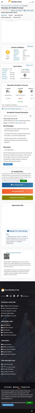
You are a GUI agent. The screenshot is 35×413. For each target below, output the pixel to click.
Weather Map (19, 15)
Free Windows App (7, 364)
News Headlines (6, 17)
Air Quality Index (18, 185)
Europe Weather (6, 344)
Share (13, 10)
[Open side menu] (2, 2)
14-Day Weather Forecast (9, 316)
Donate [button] (23, 180)
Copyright (8, 387)
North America (8, 5)
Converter (30, 65)
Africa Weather (6, 325)
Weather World (16, 2)
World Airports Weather (9, 374)
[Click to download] (7, 256)
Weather (4, 15)
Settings (31, 46)
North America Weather (9, 349)
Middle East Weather (8, 347)
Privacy (16, 387)
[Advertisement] (17, 31)
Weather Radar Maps (8, 313)
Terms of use (26, 387)
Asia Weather (6, 330)
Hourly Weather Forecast (9, 311)
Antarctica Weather (7, 327)
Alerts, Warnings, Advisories (10, 308)
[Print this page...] (14, 295)
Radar (11, 15)
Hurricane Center (17, 191)
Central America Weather (9, 335)
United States (16, 5)
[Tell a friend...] (7, 295)
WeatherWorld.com (11, 290)
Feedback (20, 10)
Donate (29, 402)
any (17, 120)
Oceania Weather (7, 352)
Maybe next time (8, 404)
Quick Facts (17, 17)
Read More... (8, 164)
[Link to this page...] (17, 295)
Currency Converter (8, 371)
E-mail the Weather (29, 10)
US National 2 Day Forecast (17, 197)
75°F (9, 366)
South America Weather (9, 354)
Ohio (21, 5)
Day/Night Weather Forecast (10, 306)
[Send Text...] (10, 295)
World (2, 5)
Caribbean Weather (7, 332)
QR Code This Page (7, 369)
